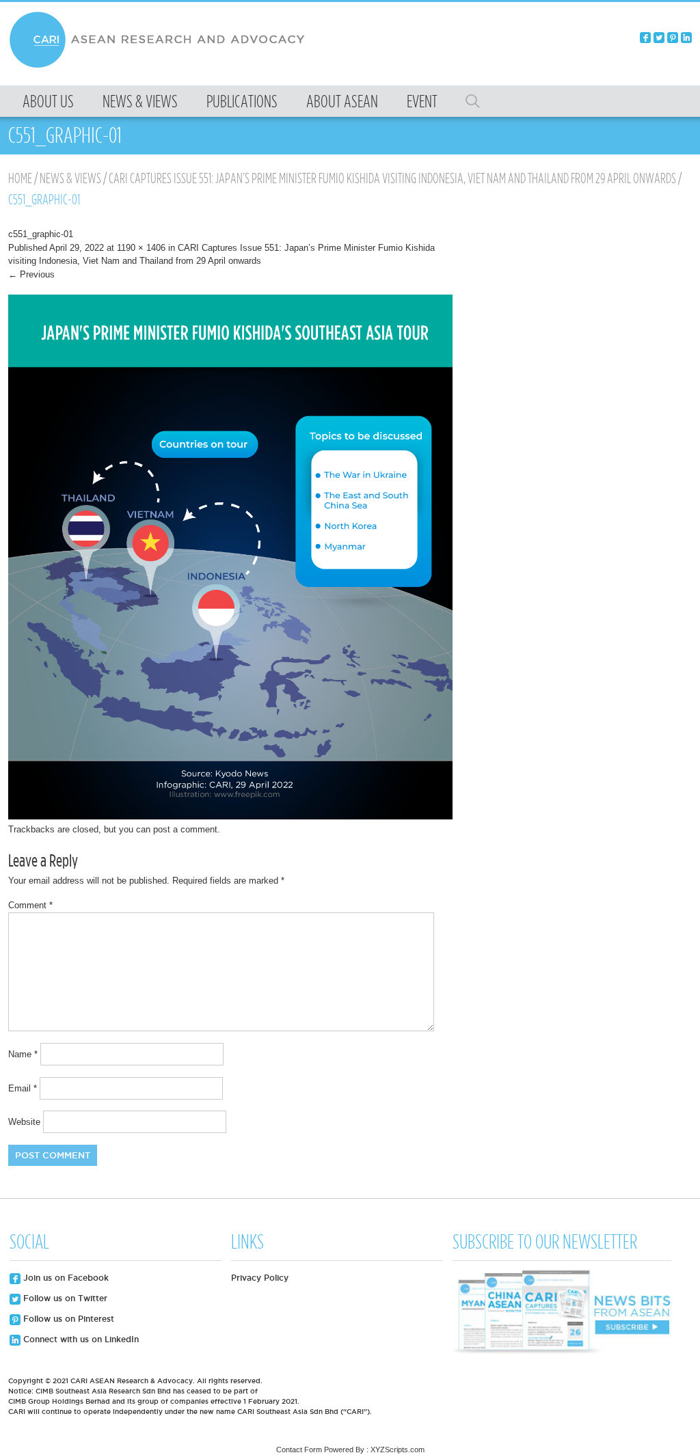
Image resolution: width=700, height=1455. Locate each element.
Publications (242, 101)
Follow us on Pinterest (67, 1318)
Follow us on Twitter (64, 1298)
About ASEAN (342, 101)
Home (20, 178)
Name (23, 1054)
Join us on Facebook (65, 1277)
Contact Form (299, 1449)
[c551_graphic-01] (230, 816)
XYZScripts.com (398, 1449)
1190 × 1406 (141, 248)
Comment (30, 905)
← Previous (31, 274)
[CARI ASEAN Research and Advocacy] (160, 66)
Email (22, 1088)
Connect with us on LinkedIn (80, 1339)
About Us (48, 101)
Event (422, 101)
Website (24, 1122)
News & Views (140, 101)
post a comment (185, 829)
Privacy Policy (259, 1277)
